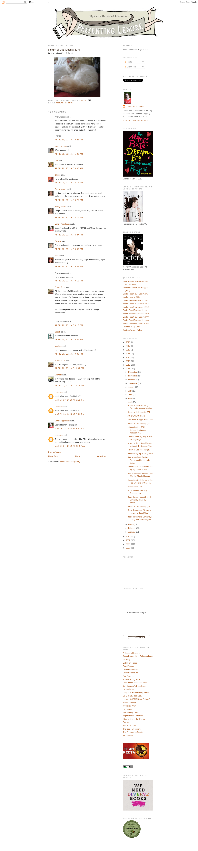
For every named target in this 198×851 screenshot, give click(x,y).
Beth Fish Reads (130, 663)
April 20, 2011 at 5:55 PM (69, 249)
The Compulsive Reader (133, 732)
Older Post (101, 456)
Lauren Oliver (128, 689)
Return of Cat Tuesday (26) (139, 450)
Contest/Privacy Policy (132, 330)
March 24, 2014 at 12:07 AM (70, 446)
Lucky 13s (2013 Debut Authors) (136, 699)
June (130, 395)
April (130, 402)
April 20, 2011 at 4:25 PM (69, 200)
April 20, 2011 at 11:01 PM (69, 368)
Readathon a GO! (135, 487)
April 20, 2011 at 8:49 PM (69, 339)
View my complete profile (135, 120)
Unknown (58, 392)
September (133, 383)
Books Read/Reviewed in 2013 (136, 304)
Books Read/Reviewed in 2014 (136, 300)
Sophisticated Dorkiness (133, 716)
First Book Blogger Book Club (140, 420)
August (131, 387)
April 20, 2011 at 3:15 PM (69, 183)
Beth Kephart (128, 666)
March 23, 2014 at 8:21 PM (70, 400)
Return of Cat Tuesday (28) (139, 412)
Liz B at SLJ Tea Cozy (132, 696)
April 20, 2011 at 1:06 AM (69, 154)
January (132, 532)
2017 (128, 346)
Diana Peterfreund (130, 673)
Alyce (57, 256)
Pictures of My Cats (131, 327)
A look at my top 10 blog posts (140, 453)
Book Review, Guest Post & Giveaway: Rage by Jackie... (139, 500)
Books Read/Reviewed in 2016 (136, 294)
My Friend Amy (129, 706)
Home (77, 456)
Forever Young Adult (131, 679)
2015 (128, 354)
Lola (56, 161)
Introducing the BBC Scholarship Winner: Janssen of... (137, 430)
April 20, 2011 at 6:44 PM (69, 266)
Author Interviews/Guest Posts (136, 323)
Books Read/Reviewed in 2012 (136, 307)
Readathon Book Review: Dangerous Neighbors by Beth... (139, 460)
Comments (131, 67)
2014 (128, 357)
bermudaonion (61, 146)
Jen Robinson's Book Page (134, 686)
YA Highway (128, 735)
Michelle (58, 375)
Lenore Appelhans (62, 224)
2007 (128, 548)
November (132, 376)
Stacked (126, 722)
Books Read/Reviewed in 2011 (135, 310)
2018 (128, 342)
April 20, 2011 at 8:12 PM (69, 281)
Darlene (58, 241)
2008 (128, 544)
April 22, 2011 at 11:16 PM (69, 386)
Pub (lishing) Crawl (131, 712)
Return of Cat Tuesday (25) (139, 506)
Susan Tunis (60, 287)
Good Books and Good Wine (135, 683)
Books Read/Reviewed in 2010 (136, 313)
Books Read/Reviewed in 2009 (136, 317)
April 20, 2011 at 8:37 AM (69, 168)
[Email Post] (89, 100)
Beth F (57, 332)
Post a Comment (55, 452)
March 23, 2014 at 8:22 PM (70, 414)
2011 (128, 369)
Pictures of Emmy (64, 103)
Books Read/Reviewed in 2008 (136, 320)
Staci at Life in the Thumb (134, 719)
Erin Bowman (128, 676)
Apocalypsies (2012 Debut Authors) (137, 656)
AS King (126, 659)
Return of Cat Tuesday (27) (64, 49)
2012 (128, 365)
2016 (128, 350)
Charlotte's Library (130, 669)
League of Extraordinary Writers (136, 693)
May (130, 398)
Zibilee (57, 175)
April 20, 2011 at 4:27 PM (69, 235)
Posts (129, 62)
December (132, 372)
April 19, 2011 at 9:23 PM (69, 140)
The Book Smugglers (132, 729)
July (130, 391)
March (131, 524)
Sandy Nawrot (61, 189)
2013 (128, 361)
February (132, 528)
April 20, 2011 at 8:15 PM (69, 325)
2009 (128, 540)
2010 (128, 536)
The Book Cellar (129, 725)
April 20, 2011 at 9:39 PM (69, 354)
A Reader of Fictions (131, 653)
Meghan (58, 346)
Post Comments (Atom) (70, 461)
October (132, 379)
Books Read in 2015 (131, 297)
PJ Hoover (127, 709)
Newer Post (53, 456)
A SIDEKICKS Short (136, 416)
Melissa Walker (129, 702)
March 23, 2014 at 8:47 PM (70, 429)
